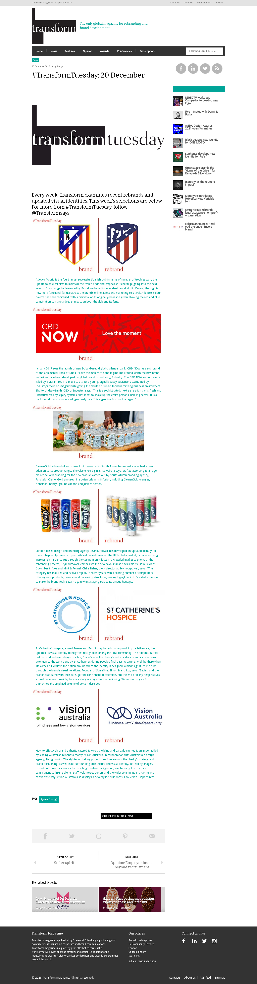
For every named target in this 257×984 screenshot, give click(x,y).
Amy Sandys (57, 66)
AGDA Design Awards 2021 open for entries (198, 127)
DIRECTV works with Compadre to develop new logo (201, 100)
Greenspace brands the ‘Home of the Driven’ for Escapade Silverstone (200, 170)
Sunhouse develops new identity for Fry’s (200, 155)
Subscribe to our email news (117, 815)
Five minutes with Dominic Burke (201, 113)
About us (175, 2)
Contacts (188, 2)
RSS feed (205, 977)
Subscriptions (204, 2)
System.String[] (49, 799)
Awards (219, 2)
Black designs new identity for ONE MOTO (201, 141)
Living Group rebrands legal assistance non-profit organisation (201, 212)
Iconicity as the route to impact (200, 183)
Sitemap (220, 977)
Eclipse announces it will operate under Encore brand (200, 226)
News (35, 60)
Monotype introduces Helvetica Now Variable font (199, 198)
